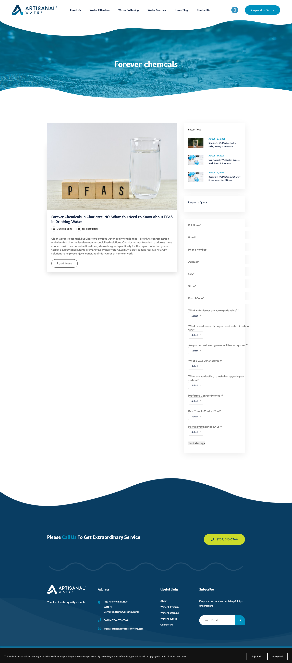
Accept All (277, 656)
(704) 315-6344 (227, 539)
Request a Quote (262, 10)
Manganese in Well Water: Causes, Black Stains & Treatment (224, 161)
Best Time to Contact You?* (204, 414)
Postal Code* (196, 298)
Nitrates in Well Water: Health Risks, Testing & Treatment (222, 145)
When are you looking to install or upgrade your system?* (216, 382)
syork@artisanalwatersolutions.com (123, 628)
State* (192, 286)
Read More (64, 263)
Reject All (256, 656)
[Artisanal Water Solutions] (34, 9)
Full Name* (195, 225)
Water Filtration (100, 10)
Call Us (69, 537)
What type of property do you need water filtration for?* (218, 331)
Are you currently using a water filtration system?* (218, 348)
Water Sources (157, 10)
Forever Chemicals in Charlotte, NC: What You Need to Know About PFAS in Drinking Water (112, 219)
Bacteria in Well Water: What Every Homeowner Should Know (224, 178)
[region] (146, 655)
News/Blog (181, 10)
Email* (192, 237)
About (163, 601)
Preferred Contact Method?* (205, 399)
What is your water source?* (205, 364)
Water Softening (128, 10)
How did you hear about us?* (205, 430)
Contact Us (203, 10)
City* (191, 274)
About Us (75, 10)
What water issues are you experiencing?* (213, 314)
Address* (193, 261)
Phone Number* (198, 249)
